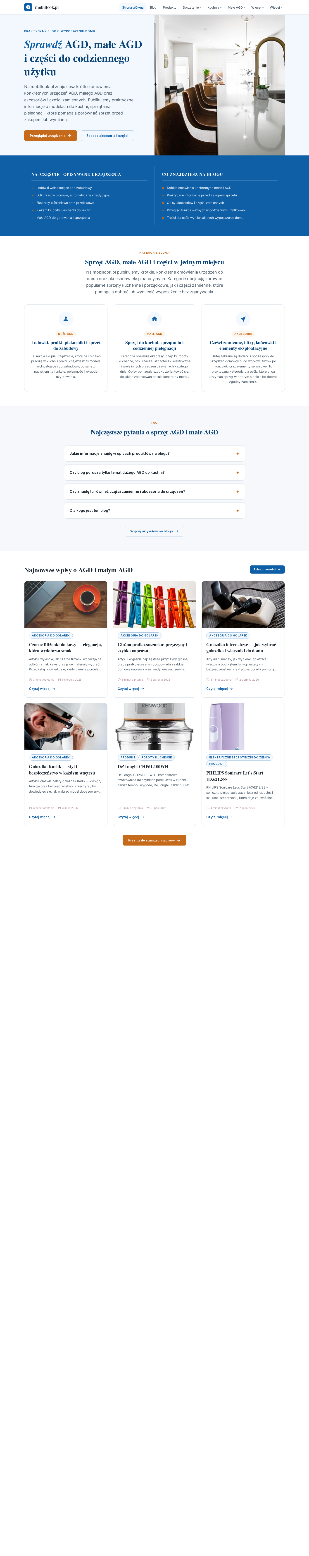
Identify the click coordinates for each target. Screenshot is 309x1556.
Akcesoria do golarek (51, 635)
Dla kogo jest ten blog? (90, 510)
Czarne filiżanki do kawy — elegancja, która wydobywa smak (65, 647)
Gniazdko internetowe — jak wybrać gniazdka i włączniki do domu (241, 647)
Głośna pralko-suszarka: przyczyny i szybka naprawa (152, 647)
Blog (153, 7)
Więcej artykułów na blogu (151, 531)
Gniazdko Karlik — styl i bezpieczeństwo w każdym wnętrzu (62, 769)
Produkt (128, 757)
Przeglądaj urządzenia (48, 136)
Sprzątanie (191, 7)
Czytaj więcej (39, 689)
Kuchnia (213, 7)
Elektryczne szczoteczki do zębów (239, 757)
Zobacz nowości (265, 569)
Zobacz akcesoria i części (107, 136)
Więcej (256, 7)
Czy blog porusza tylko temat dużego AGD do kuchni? (117, 472)
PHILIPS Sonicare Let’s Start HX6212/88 (234, 776)
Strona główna (133, 7)
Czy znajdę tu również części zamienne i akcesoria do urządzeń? (127, 491)
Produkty (169, 7)
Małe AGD (235, 7)
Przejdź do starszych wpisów (151, 840)
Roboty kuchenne (156, 757)
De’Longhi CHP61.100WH (143, 766)
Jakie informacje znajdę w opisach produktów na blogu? (120, 453)
